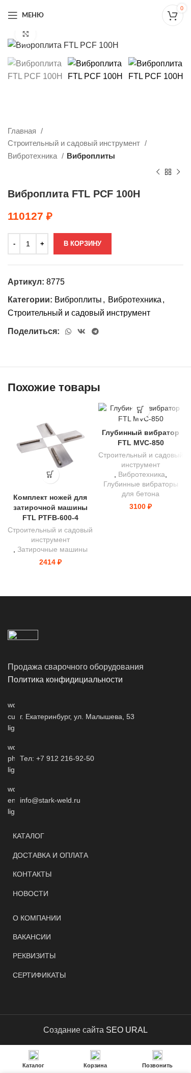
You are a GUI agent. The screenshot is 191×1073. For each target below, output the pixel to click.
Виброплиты (91, 155)
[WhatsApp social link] (68, 331)
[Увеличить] (25, 34)
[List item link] (95, 759)
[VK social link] (81, 331)
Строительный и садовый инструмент (75, 143)
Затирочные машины (52, 549)
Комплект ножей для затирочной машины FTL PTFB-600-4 (50, 507)
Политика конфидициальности (65, 679)
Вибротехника (33, 155)
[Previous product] (158, 172)
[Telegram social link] (95, 331)
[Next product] (178, 172)
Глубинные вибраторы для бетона (140, 489)
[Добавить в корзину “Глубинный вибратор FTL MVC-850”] (141, 410)
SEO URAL (127, 1030)
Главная (23, 130)
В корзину (82, 243)
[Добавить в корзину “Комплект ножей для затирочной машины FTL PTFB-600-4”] (50, 474)
